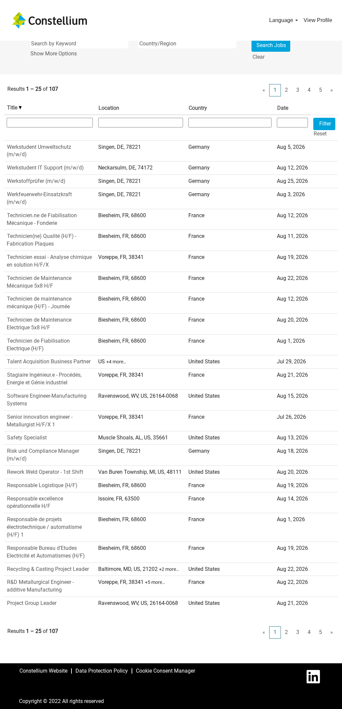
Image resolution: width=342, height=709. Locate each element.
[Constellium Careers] (49, 20)
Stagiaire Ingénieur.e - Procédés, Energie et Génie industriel (44, 379)
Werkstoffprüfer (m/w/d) (36, 181)
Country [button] (198, 108)
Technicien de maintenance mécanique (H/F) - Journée (39, 303)
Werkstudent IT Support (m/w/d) (45, 167)
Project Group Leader (31, 603)
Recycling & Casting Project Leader (48, 569)
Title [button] (13, 107)
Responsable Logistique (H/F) (42, 485)
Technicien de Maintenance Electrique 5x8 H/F (39, 324)
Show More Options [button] (53, 53)
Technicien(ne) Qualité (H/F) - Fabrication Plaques (41, 240)
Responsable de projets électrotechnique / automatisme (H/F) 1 (44, 527)
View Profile (318, 20)
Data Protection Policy (101, 671)
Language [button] (282, 20)
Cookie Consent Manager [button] (165, 671)
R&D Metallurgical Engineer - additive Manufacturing (40, 586)
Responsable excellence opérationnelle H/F (35, 502)
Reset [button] (320, 133)
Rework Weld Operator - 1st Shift (45, 472)
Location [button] (109, 108)
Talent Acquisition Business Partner (49, 361)
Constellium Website (43, 671)
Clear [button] (258, 57)
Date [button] (282, 108)
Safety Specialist (27, 437)
